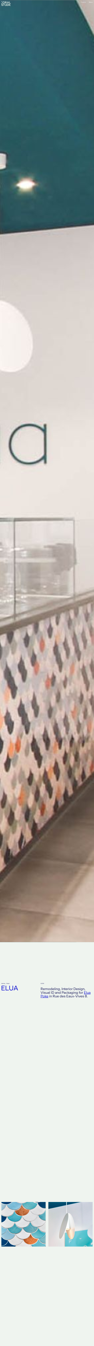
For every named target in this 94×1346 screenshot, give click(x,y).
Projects (83, 2)
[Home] (6, 3)
